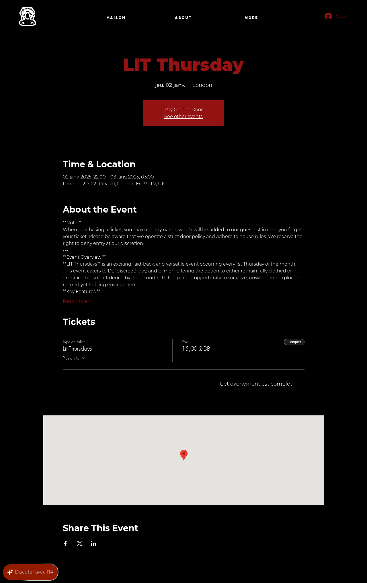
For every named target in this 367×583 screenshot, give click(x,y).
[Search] (318, 18)
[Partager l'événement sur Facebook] (65, 543)
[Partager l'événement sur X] (79, 543)
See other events (183, 116)
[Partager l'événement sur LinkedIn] (93, 543)
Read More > (77, 301)
